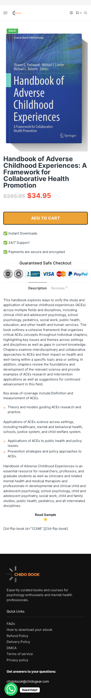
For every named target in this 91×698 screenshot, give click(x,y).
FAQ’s (11, 624)
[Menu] (6, 13)
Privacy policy (17, 660)
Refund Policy (17, 636)
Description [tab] (37, 288)
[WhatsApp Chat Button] (11, 689)
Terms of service (20, 654)
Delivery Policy (18, 642)
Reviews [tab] (59, 288)
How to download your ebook (29, 630)
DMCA (12, 648)
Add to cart (45, 218)
